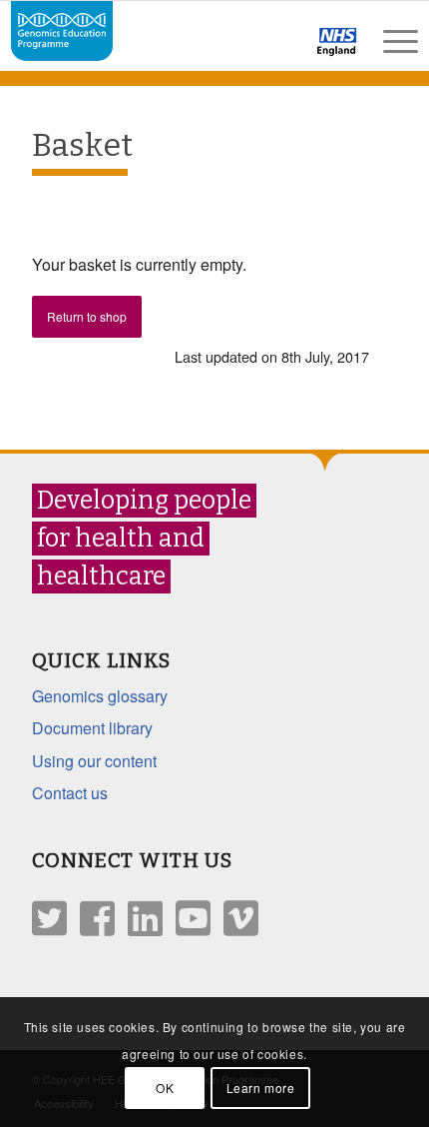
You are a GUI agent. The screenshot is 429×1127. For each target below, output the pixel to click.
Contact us (70, 792)
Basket (82, 145)
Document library (92, 727)
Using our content (94, 760)
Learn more (260, 1087)
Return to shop (87, 316)
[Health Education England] (285, 50)
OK (165, 1087)
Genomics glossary (100, 695)
